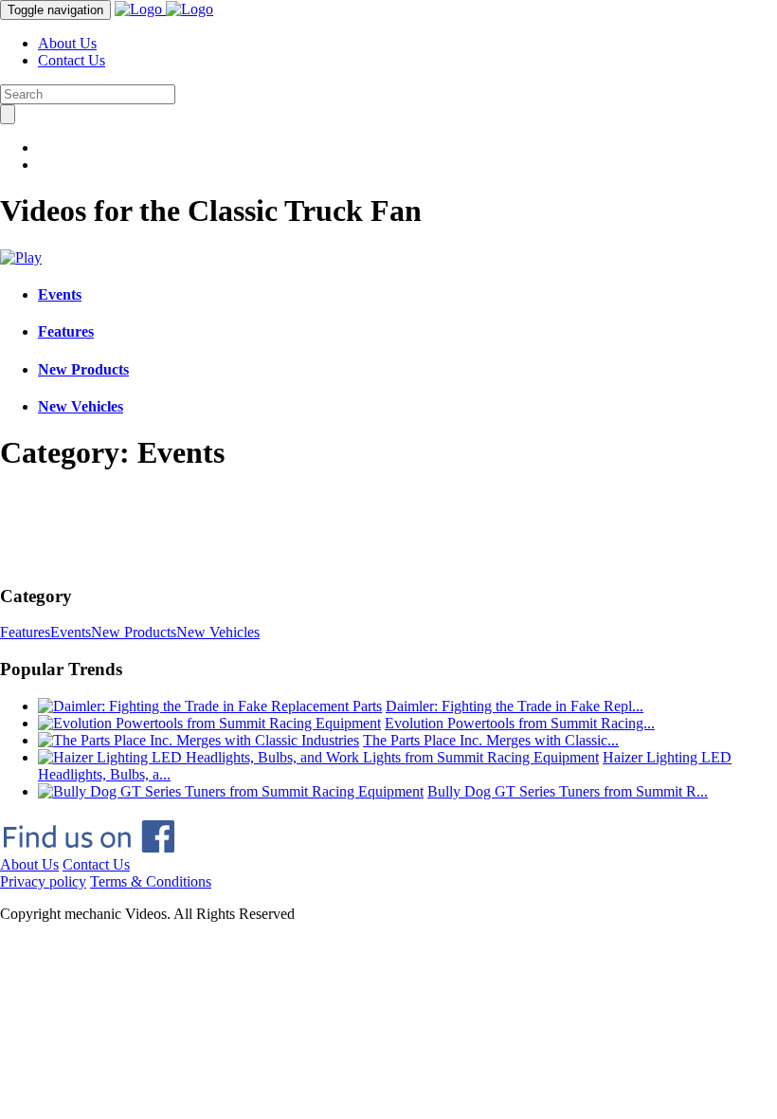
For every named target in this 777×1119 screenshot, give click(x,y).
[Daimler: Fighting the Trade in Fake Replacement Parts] (210, 706)
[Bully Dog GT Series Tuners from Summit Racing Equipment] (231, 791)
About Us (67, 43)
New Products (83, 369)
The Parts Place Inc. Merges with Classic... (491, 740)
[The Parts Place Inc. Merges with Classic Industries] (198, 740)
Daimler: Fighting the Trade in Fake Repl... (514, 706)
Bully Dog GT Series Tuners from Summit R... (567, 791)
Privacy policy (43, 881)
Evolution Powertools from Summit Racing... (520, 723)
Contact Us (71, 60)
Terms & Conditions (150, 881)
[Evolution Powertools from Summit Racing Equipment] (209, 723)
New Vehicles (80, 406)
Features (66, 331)
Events (59, 294)
